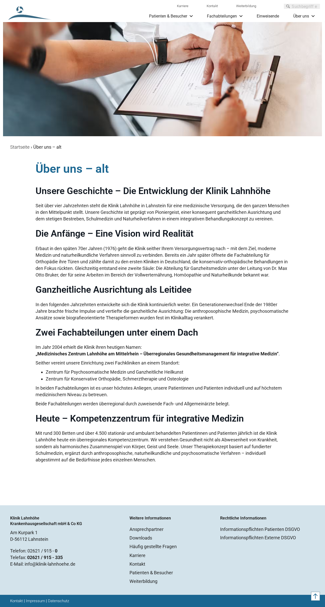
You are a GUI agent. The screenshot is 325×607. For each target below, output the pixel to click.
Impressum (35, 601)
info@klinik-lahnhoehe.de (50, 564)
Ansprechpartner (146, 529)
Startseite (19, 147)
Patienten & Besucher (151, 572)
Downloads (140, 538)
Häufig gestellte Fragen (153, 546)
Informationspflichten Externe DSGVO (258, 537)
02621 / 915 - (42, 550)
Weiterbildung (246, 6)
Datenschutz (58, 601)
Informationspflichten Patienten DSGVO (260, 529)
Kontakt (212, 6)
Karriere (182, 6)
